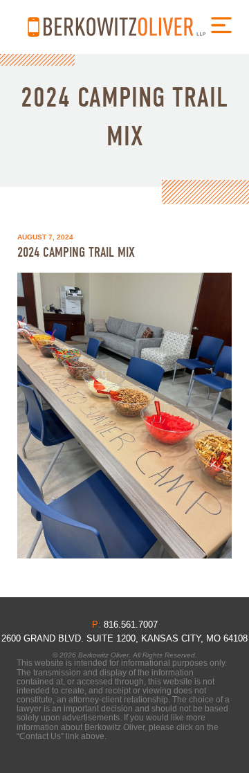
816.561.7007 (33, 27)
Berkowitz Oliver (124, 26)
